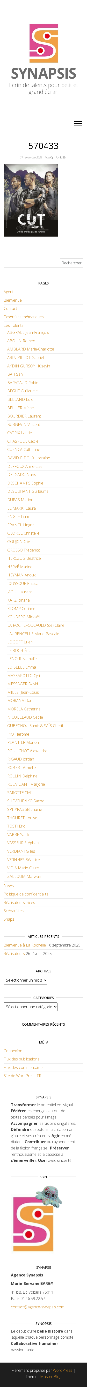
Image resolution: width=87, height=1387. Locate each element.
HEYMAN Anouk (21, 575)
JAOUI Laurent (19, 592)
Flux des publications (21, 1059)
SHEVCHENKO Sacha (25, 801)
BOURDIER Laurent (24, 416)
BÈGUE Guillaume (22, 391)
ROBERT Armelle (21, 767)
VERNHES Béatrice (23, 859)
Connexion (13, 1050)
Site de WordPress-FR (22, 1075)
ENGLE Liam (18, 516)
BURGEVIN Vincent (23, 424)
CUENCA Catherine (23, 449)
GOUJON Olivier (20, 541)
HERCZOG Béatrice (24, 558)
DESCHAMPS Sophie (25, 483)
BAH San (15, 374)
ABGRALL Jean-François (28, 332)
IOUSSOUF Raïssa (22, 583)
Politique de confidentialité (26, 894)
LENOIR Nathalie (22, 658)
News (9, 885)
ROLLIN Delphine (22, 776)
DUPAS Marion (20, 499)
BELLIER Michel (21, 407)
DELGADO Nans (21, 474)
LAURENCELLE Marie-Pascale (33, 633)
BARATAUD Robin (22, 382)
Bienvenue (13, 300)
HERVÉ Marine (19, 566)
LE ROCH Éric (18, 650)
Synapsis (43, 73)
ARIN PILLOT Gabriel (25, 357)
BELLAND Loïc (20, 399)
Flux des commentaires (24, 1067)
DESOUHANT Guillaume (28, 491)
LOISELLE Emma (21, 667)
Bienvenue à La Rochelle (25, 945)
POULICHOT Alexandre (27, 750)
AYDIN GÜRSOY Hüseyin (28, 366)
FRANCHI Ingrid (21, 525)
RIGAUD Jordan (20, 759)
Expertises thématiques (24, 317)
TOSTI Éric (16, 826)
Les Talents (13, 325)
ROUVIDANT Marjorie (26, 784)
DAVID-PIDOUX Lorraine (28, 458)
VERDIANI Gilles (21, 851)
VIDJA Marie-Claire (23, 868)
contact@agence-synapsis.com (37, 1307)
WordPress (62, 1370)
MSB (62, 157)
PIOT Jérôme (18, 734)
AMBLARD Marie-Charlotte (30, 349)
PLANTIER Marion (23, 742)
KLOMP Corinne (21, 608)
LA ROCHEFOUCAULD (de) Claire (35, 625)
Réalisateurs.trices (19, 902)
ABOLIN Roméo (21, 340)
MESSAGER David (22, 683)
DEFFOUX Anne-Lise (25, 466)
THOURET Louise (22, 817)
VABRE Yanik (18, 834)
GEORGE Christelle (23, 533)
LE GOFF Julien (20, 642)
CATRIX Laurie (19, 432)
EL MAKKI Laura (21, 508)
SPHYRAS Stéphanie (24, 809)
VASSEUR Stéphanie (24, 842)
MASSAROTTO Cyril (24, 675)
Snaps (9, 919)
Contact (10, 308)
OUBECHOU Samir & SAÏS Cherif (35, 725)
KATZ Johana (18, 600)
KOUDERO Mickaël (23, 616)
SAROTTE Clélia (20, 792)
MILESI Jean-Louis (23, 692)
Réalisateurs (14, 953)
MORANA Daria (21, 700)
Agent (9, 291)
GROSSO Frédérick (23, 550)
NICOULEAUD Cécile (25, 717)
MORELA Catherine (24, 709)
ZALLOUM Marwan (24, 876)
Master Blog (50, 1376)
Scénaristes (14, 910)
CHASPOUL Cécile (22, 441)
